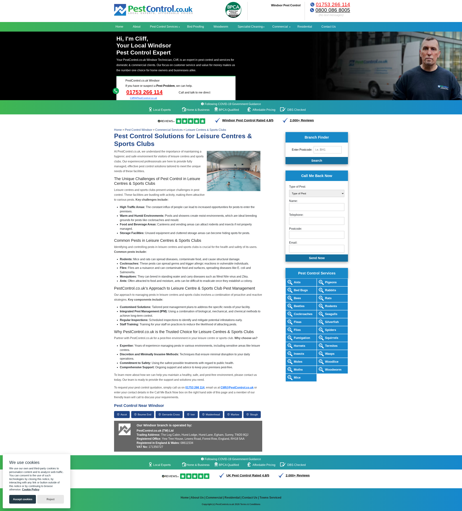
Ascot (124, 414)
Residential (304, 26)
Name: (293, 200)
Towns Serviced (270, 497)
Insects (299, 353)
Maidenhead (213, 414)
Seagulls (331, 314)
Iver (193, 414)
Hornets (299, 346)
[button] (186, 476)
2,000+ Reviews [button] (302, 120)
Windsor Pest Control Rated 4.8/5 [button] (247, 120)
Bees (297, 298)
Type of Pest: (297, 186)
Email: (293, 242)
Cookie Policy (30, 489)
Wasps (329, 353)
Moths (298, 369)
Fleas (297, 322)
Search (316, 160)
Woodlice (331, 361)
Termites (331, 346)
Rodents (331, 306)
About (136, 26)
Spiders (330, 330)
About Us (197, 497)
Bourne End (144, 414)
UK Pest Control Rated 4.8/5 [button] (247, 475)
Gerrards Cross (171, 414)
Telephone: (296, 214)
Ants (297, 282)
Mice (297, 377)
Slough (254, 414)
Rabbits (330, 290)
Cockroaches (303, 314)
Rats (328, 298)
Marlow (235, 414)
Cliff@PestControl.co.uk (143, 98)
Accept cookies (22, 499)
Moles (298, 361)
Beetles (299, 306)
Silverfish (332, 322)
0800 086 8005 (332, 10)
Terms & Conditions (250, 504)
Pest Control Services (164, 26)
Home (119, 26)
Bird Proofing (195, 26)
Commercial (280, 26)
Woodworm (220, 26)
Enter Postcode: (302, 149)
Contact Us (328, 26)
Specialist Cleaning (250, 26)
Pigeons (331, 282)
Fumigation (302, 338)
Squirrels (331, 338)
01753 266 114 (333, 4)
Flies (297, 330)
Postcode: (295, 228)
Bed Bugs (301, 290)
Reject (51, 499)
